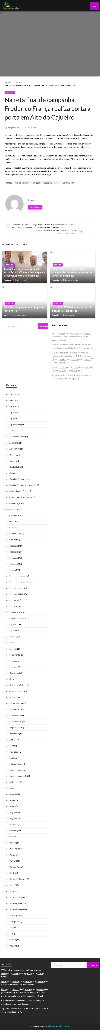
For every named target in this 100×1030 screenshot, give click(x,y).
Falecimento (14, 655)
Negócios (13, 818)
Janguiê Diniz (15, 727)
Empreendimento (16, 588)
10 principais (14, 394)
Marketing (13, 752)
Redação (55, 280)
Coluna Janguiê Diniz (18, 491)
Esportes (13, 630)
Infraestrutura (15, 703)
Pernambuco (14, 849)
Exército (13, 649)
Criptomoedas (15, 533)
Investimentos (15, 721)
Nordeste (13, 824)
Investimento (15, 715)
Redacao (7, 280)
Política (19, 83)
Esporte (12, 624)
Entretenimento (16, 618)
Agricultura (14, 412)
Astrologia (14, 443)
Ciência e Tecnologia (18, 479)
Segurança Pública (17, 897)
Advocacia (13, 400)
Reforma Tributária (17, 879)
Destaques (14, 552)
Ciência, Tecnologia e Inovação (22, 485)
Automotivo (14, 449)
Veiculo (12, 939)
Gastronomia (15, 673)
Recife (12, 873)
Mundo (12, 800)
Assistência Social (17, 436)
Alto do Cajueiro (22, 182)
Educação (13, 564)
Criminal (13, 527)
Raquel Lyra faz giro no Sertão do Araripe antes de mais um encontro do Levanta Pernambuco (72, 272)
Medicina (13, 758)
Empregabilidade (16, 594)
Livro (11, 746)
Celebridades (15, 467)
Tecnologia (14, 915)
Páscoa (12, 843)
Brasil (11, 455)
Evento (12, 637)
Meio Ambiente (16, 764)
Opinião (12, 836)
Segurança (13, 891)
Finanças (13, 667)
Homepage (8, 83)
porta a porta (68, 182)
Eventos (13, 642)
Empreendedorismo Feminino (21, 582)
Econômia (13, 558)
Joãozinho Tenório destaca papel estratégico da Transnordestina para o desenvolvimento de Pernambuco (24, 272)
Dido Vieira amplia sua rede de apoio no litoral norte (24, 309)
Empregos (13, 600)
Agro (11, 418)
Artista (12, 430)
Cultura (12, 539)
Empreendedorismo (17, 576)
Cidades (12, 473)
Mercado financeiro (17, 770)
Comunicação (15, 503)
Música (12, 806)
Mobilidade (14, 782)
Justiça (12, 740)
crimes (12, 521)
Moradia (13, 794)
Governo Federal (16, 691)
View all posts (35, 207)
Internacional (15, 709)
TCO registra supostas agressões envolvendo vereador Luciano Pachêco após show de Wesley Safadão (72, 336)
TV (10, 933)
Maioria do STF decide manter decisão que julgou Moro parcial (72, 309)
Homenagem (14, 697)
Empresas (13, 606)
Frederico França (51, 182)
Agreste (12, 406)
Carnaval (13, 461)
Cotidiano (13, 515)
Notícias (13, 830)
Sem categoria (15, 903)
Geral (11, 679)
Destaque (13, 546)
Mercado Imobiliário (18, 776)
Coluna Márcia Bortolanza (20, 497)
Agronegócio (15, 424)
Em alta (12, 570)
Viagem (12, 946)
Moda (11, 788)
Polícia (12, 855)
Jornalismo (14, 733)
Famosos (13, 661)
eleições (36, 182)
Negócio (13, 812)
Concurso (13, 509)
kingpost (12, 128)
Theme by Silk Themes (59, 1026)
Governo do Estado (17, 685)
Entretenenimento (17, 612)
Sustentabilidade (16, 909)
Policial (12, 861)
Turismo (12, 927)
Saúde (12, 885)
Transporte (14, 921)
